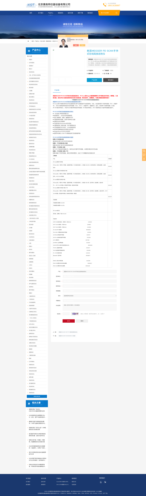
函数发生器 (31, 93)
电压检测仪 (31, 72)
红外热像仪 (31, 361)
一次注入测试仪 (32, 318)
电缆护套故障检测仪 (34, 162)
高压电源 (31, 224)
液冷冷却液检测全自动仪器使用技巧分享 (37, 453)
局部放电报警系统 (33, 125)
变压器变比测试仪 (33, 212)
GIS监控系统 (32, 115)
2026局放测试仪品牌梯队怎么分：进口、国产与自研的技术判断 (37, 416)
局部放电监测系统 (33, 103)
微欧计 (30, 293)
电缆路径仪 (31, 177)
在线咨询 (74, 484)
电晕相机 (31, 258)
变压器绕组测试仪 (33, 314)
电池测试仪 (31, 100)
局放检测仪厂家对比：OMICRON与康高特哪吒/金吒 (37, 410)
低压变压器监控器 (33, 184)
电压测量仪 (31, 271)
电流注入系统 (32, 255)
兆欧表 (30, 230)
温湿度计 (31, 65)
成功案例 (28, 484)
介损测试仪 (31, 299)
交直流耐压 (31, 240)
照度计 (30, 246)
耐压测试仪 (31, 233)
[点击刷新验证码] (75, 314)
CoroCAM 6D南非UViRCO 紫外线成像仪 (63, 481)
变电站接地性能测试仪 (34, 196)
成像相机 (31, 262)
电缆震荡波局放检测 (34, 174)
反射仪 (30, 268)
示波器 (30, 90)
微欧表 (30, 349)
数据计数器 (31, 153)
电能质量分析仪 (32, 190)
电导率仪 (31, 286)
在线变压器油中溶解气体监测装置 (37, 171)
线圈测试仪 (31, 199)
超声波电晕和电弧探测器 (35, 131)
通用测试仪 (31, 333)
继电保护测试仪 (32, 367)
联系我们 (90, 13)
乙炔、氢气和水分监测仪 (35, 75)
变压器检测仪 (32, 383)
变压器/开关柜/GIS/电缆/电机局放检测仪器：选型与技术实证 (37, 434)
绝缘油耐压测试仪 (33, 339)
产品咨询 (94, 80)
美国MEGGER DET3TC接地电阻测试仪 (68, 332)
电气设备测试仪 (32, 283)
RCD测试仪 (32, 159)
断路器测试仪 (32, 389)
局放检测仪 (48, 41)
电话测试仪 (31, 140)
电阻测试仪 (31, 364)
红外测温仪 (31, 62)
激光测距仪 (31, 96)
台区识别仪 (31, 187)
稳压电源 (31, 87)
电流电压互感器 (32, 346)
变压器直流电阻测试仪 (34, 205)
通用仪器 (31, 377)
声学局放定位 (32, 106)
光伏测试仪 (31, 237)
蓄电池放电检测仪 (33, 209)
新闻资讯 (60, 13)
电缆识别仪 (31, 181)
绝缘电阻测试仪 (32, 280)
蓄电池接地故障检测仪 (34, 168)
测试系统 (31, 277)
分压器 (30, 227)
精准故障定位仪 (32, 156)
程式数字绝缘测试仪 (34, 121)
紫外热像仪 (31, 290)
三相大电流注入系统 (34, 218)
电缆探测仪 (31, 118)
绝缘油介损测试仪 (33, 336)
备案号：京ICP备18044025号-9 (74, 491)
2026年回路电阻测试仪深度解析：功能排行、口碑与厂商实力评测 (37, 447)
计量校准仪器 (32, 355)
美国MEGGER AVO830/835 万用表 (67, 335)
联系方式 (74, 481)
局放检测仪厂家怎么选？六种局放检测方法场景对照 (37, 428)
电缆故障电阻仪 (32, 128)
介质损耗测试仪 (32, 321)
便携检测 (31, 352)
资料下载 (80, 13)
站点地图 (84, 491)
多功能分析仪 (32, 330)
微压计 (30, 68)
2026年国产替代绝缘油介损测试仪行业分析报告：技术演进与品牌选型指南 (37, 459)
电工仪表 (42, 41)
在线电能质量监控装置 (34, 78)
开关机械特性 (32, 302)
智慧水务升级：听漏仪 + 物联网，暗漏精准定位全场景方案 (37, 440)
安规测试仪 (31, 193)
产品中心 (50, 13)
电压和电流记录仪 (33, 84)
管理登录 (88, 491)
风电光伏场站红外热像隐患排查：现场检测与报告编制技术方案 (37, 465)
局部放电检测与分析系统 (35, 109)
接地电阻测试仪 (32, 202)
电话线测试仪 (32, 149)
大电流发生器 (32, 221)
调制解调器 (31, 146)
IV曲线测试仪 (32, 296)
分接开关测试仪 (32, 308)
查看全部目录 (37, 396)
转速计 (30, 59)
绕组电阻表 (31, 305)
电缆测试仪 (31, 392)
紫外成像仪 (31, 252)
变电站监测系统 (32, 112)
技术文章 (70, 13)
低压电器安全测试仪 (34, 81)
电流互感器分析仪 (33, 327)
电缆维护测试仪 (32, 137)
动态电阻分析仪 (32, 215)
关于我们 (40, 13)
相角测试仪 (31, 165)
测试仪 (30, 249)
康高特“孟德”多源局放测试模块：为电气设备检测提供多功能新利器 (37, 422)
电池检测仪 (31, 386)
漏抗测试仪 (31, 143)
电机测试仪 (31, 374)
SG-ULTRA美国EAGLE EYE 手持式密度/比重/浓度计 (63, 484)
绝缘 (30, 358)
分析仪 (30, 265)
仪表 (30, 243)
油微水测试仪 (32, 342)
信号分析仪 (31, 324)
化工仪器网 (99, 491)
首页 (31, 13)
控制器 (30, 274)
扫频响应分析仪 (32, 311)
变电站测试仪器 (32, 370)
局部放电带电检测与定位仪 (35, 134)
